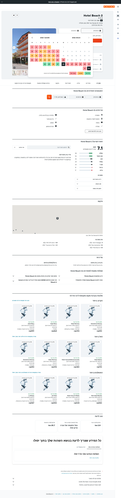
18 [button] (80, 60)
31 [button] (84, 68)
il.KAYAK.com (99, 494)
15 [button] (63, 56)
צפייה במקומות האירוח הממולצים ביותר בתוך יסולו (26, 372)
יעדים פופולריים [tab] (81, 447)
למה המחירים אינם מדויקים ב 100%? (90, 485)
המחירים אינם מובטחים (67, 473)
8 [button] (63, 51)
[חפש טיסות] (118, 12)
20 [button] (72, 60)
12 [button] (76, 56)
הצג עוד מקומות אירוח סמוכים (20, 300)
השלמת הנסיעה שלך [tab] (94, 447)
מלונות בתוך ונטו (66, 494)
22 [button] (63, 60)
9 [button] (44, 51)
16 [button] (89, 60)
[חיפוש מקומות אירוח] (118, 16)
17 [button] (84, 60)
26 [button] (76, 64)
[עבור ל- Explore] (118, 24)
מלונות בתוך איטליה (76, 494)
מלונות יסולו (58, 494)
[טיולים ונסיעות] (118, 33)
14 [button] (67, 56)
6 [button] (57, 51)
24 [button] (84, 64)
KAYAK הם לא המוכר (95, 478)
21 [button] (67, 60)
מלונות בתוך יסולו (94, 458)
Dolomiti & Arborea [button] (96, 323)
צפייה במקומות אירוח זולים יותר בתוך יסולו (24, 336)
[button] (2, 2)
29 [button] (63, 64)
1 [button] (63, 47)
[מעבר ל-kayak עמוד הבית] (109, 7)
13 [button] (72, 56)
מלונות (92, 494)
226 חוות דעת (92, 20)
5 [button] (76, 51)
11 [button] (80, 56)
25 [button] (80, 64)
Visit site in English (53, 2)
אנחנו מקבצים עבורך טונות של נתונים (90, 482)
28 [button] (67, 64)
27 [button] (72, 64)
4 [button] (80, 51)
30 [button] (89, 68)
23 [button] (89, 64)
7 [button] (67, 51)
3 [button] (84, 51)
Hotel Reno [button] (53, 323)
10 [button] (84, 56)
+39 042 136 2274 (97, 25)
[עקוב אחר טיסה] (118, 28)
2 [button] (44, 47)
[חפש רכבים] (118, 19)
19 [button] (76, 60)
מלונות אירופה (86, 494)
